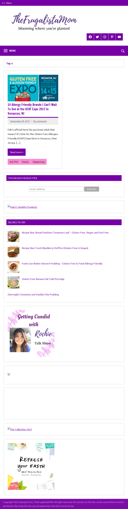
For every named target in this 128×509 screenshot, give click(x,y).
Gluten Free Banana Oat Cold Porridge (43, 278)
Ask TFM (14, 161)
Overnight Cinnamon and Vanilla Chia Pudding (33, 294)
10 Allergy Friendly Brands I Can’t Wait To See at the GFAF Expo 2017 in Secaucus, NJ (32, 109)
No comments (40, 121)
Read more (16, 152)
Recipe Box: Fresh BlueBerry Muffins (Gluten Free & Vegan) (55, 247)
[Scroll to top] (122, 502)
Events (25, 161)
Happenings (39, 161)
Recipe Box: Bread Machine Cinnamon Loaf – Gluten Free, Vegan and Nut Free (65, 232)
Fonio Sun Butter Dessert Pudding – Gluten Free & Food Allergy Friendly (62, 263)
